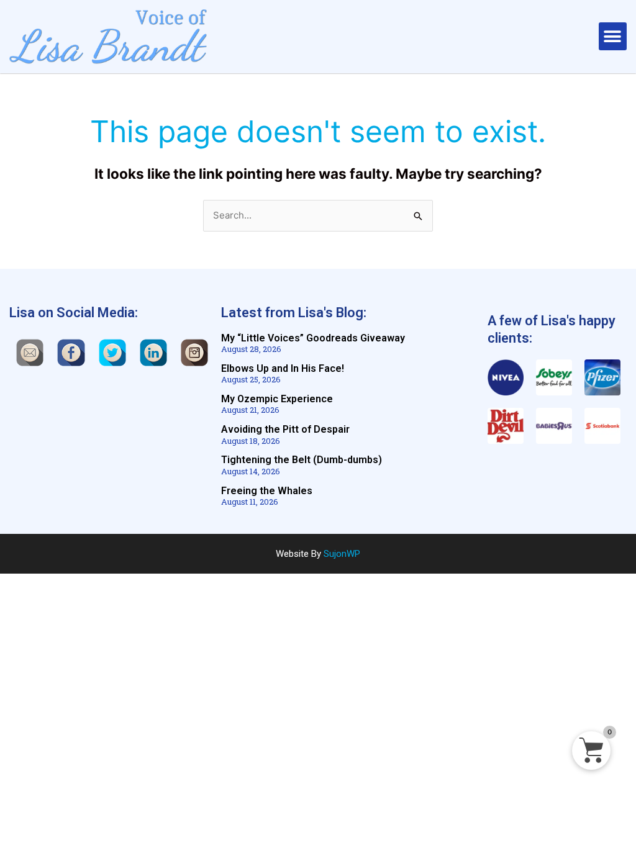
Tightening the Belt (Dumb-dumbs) (301, 460)
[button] (613, 36)
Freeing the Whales (266, 491)
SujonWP (342, 553)
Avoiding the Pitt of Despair (285, 429)
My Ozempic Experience (277, 399)
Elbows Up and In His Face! (282, 368)
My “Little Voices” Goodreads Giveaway (313, 338)
